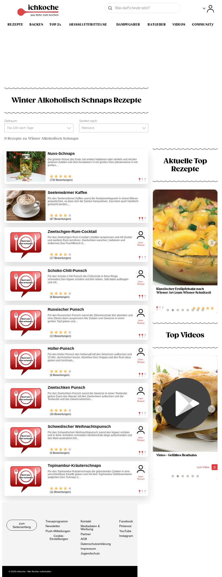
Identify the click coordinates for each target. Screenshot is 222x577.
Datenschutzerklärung (96, 543)
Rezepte (15, 24)
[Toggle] (208, 9)
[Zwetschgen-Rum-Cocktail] (26, 244)
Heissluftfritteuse (88, 24)
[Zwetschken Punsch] (26, 400)
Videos (178, 24)
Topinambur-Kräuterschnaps (74, 465)
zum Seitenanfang (22, 525)
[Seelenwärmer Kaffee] (26, 205)
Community (203, 24)
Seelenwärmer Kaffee (67, 192)
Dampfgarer (128, 24)
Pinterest (125, 526)
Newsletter (53, 526)
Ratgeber (157, 24)
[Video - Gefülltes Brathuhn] (185, 404)
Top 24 (55, 24)
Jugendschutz (90, 553)
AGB (84, 539)
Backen (36, 24)
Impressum (88, 548)
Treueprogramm (57, 521)
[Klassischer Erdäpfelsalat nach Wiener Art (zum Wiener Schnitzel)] (185, 238)
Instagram (126, 536)
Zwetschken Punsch (66, 387)
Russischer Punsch (66, 309)
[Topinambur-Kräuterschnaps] (26, 478)
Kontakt (86, 521)
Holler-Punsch (61, 348)
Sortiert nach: (88, 121)
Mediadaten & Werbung (90, 527)
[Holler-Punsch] (26, 361)
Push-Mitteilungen (58, 531)
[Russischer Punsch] (26, 322)
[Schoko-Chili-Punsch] (26, 283)
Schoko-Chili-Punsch (67, 270)
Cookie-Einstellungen (59, 537)
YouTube (125, 531)
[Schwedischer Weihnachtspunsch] (26, 439)
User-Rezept (140, 243)
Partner (86, 534)
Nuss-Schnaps (61, 153)
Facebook (126, 521)
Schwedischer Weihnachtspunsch (79, 426)
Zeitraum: (11, 121)
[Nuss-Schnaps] (26, 166)
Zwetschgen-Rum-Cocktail (72, 231)
